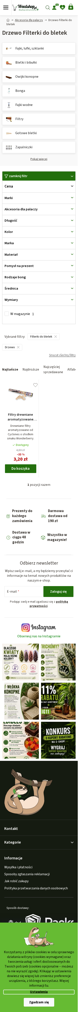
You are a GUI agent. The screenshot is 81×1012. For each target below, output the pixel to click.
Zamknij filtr (18, 176)
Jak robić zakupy (16, 881)
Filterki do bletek (41, 337)
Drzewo (10, 347)
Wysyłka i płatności (18, 867)
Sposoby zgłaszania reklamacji (27, 874)
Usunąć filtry (62, 357)
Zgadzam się (39, 1002)
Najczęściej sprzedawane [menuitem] (53, 369)
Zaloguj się (58, 591)
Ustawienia (39, 992)
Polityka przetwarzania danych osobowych (36, 888)
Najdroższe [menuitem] (30, 369)
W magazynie (22, 314)
